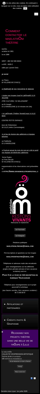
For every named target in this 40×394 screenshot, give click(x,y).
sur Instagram (20, 236)
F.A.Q (20, 366)
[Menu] (36, 14)
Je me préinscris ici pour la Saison (20, 361)
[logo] (5, 17)
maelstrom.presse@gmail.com (20, 246)
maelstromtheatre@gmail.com (20, 256)
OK (25, 8)
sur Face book (20, 229)
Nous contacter (20, 372)
